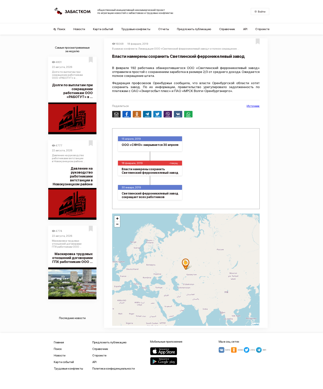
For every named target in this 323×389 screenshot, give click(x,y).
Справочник (227, 29)
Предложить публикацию (194, 29)
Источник (253, 106)
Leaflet (256, 324)
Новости (79, 29)
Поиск (61, 29)
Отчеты (163, 29)
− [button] (117, 224)
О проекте (262, 29)
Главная (59, 342)
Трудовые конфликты (135, 29)
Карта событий (103, 29)
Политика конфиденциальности (113, 368)
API (245, 29)
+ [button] (117, 218)
